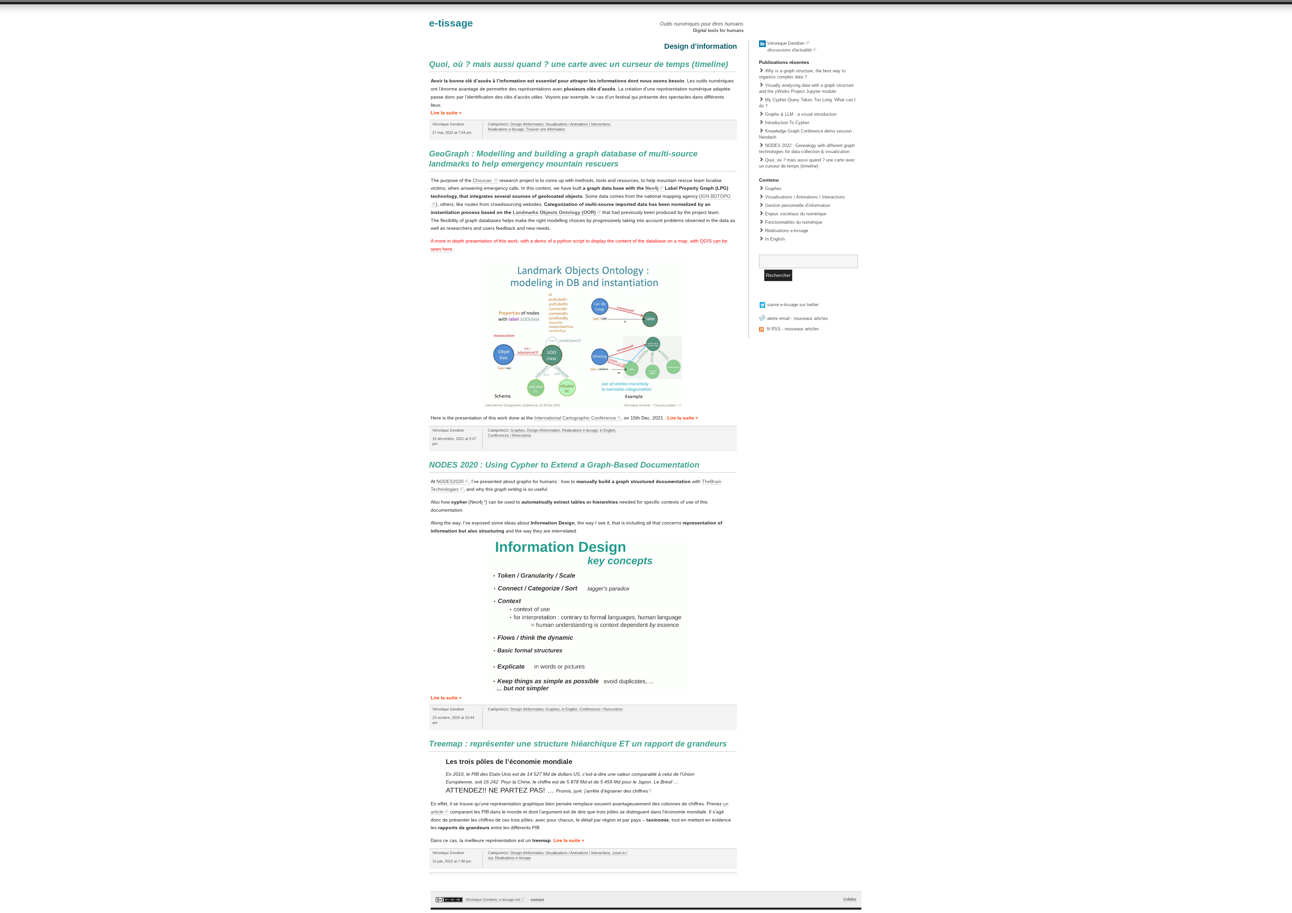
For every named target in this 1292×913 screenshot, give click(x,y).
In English (775, 239)
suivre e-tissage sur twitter (792, 304)
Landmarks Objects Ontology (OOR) (554, 212)
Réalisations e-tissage (506, 129)
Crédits (850, 899)
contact (537, 900)
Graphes (517, 430)
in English (607, 430)
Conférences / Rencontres (509, 435)
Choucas (483, 180)
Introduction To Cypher (787, 122)
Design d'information (526, 124)
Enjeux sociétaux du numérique (795, 213)
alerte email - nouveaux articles (797, 318)
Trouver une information (545, 129)
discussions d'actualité (789, 49)
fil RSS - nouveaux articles (792, 328)
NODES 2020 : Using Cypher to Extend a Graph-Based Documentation (564, 464)
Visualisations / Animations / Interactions (577, 124)
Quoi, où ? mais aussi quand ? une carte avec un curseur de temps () (578, 64)
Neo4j (651, 188)
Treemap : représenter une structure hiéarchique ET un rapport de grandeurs (578, 743)
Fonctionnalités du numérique (793, 222)
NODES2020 (450, 481)
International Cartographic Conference (575, 418)
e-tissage (451, 23)
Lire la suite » (446, 112)
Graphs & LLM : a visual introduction (800, 114)
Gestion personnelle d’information (797, 205)
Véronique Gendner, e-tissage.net (492, 900)
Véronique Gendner (785, 43)
